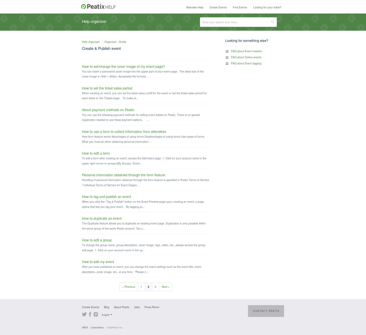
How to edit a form (96, 153)
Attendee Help (194, 7)
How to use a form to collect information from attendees (124, 131)
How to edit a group (97, 239)
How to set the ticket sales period (107, 87)
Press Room (151, 307)
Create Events (218, 7)
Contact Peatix (266, 311)
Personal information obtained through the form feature (123, 174)
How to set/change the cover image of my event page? (123, 66)
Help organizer (91, 42)
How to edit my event (98, 261)
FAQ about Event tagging (246, 63)
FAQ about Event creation (246, 51)
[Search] (273, 22)
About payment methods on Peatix (108, 109)
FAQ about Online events (246, 57)
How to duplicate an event (101, 218)
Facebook (90, 314)
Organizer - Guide (115, 42)
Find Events (240, 7)
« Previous (128, 287)
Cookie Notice (97, 327)
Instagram (95, 314)
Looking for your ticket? (267, 7)
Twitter (84, 314)
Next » (166, 287)
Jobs (137, 307)
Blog (106, 307)
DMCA (85, 327)
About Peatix (121, 307)
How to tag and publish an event (106, 196)
